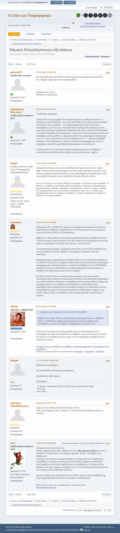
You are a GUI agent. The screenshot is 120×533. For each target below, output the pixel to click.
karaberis (16, 222)
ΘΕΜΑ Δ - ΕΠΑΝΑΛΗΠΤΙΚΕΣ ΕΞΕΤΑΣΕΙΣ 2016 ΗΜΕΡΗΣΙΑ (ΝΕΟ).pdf (66, 386)
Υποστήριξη (78, 351)
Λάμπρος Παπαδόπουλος (19, 404)
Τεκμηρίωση (89, 351)
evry (12, 443)
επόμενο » (106, 56)
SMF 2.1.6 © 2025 (12, 527)
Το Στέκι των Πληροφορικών (29, 15)
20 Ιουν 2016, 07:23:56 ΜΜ (46, 222)
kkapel (14, 360)
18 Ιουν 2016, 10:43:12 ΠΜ (46, 109)
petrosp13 (16, 72)
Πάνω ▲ (111, 527)
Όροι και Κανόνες (99, 527)
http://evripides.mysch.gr (46, 487)
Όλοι (33, 64)
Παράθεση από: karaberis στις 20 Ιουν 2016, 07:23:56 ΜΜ (63, 312)
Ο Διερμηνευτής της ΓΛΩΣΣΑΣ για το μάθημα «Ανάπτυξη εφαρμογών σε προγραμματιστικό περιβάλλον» (72, 347)
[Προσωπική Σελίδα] (11, 210)
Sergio (14, 163)
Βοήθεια (87, 527)
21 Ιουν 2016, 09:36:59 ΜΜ (48, 360)
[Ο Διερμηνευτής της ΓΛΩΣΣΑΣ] (11, 335)
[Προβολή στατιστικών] (85, 530)
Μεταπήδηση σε (69, 510)
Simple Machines (26, 527)
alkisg (13, 306)
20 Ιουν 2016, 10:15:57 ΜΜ (46, 306)
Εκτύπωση (107, 64)
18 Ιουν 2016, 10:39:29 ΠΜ (46, 72)
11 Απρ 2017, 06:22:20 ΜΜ (46, 443)
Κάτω (11, 64)
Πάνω (11, 494)
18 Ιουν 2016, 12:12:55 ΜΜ (46, 163)
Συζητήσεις (100, 351)
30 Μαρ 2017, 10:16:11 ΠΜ (46, 403)
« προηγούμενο (91, 56)
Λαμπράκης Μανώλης (17, 111)
